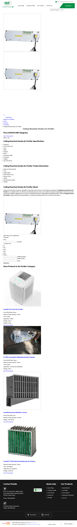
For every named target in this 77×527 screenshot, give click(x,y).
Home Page (21, 5)
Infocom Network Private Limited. (33, 524)
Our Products (40, 5)
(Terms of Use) (33, 522)
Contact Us (49, 5)
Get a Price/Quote (8, 136)
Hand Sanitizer (66, 488)
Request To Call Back (8, 119)
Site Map (49, 497)
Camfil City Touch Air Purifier (13, 309)
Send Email (68, 5)
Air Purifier (6, 125)
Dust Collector (66, 492)
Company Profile (30, 5)
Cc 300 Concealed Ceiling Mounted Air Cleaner (19, 357)
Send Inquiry (8, 117)
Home (5, 121)
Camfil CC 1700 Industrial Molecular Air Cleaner (19, 461)
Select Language (68, 523)
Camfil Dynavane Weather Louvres (15, 412)
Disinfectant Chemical (68, 495)
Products (5, 123)
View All (64, 498)
